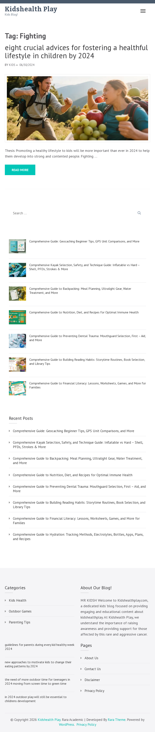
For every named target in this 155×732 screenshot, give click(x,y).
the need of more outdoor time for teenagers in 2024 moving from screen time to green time (37, 681)
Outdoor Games (20, 611)
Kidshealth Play (31, 9)
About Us (91, 658)
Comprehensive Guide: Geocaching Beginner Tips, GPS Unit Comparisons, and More (84, 241)
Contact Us (93, 669)
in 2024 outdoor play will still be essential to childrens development (36, 699)
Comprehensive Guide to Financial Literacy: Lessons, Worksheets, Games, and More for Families (87, 385)
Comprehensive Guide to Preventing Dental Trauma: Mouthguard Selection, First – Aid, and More (87, 338)
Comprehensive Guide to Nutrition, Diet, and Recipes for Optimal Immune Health (84, 312)
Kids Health (17, 600)
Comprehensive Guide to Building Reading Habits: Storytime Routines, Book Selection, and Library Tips (87, 362)
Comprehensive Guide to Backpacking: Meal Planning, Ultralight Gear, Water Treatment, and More (80, 291)
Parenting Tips (19, 622)
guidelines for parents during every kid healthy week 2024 (39, 647)
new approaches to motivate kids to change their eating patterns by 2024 (38, 664)
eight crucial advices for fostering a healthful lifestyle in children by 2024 (76, 51)
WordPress (66, 724)
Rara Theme (117, 719)
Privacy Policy (94, 691)
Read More (20, 170)
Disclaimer (92, 680)
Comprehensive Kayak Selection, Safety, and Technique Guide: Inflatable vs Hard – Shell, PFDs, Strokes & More (84, 267)
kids (12, 65)
